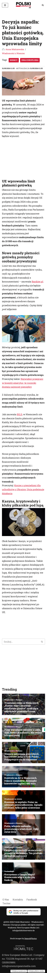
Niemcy (13, 60)
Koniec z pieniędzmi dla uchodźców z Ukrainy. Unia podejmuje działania (23, 489)
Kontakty (18, 899)
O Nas (5, 899)
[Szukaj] (43, 5)
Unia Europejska (29, 60)
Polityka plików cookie (36, 971)
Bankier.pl (37, 281)
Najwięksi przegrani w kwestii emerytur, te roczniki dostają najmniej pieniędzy (22, 382)
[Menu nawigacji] (5, 5)
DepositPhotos (30, 938)
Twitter (6, 903)
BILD (19, 414)
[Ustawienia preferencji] (44, 729)
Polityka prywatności (18, 971)
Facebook (32, 899)
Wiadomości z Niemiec (13, 53)
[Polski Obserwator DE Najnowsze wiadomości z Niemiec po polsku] (23, 5)
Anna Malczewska (14, 49)
